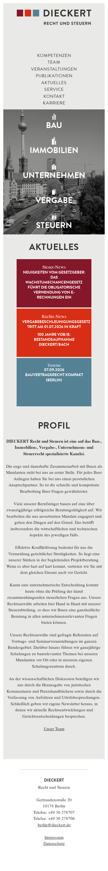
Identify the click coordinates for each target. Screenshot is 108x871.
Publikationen (54, 76)
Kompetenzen (54, 56)
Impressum (54, 837)
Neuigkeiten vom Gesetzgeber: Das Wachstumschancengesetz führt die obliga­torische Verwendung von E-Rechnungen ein (54, 285)
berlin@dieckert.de (54, 824)
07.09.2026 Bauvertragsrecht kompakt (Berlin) (54, 372)
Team (54, 62)
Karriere (54, 103)
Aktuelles (54, 83)
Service (54, 89)
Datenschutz (54, 843)
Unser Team (54, 728)
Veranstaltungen (54, 69)
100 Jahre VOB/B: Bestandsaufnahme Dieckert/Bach (54, 340)
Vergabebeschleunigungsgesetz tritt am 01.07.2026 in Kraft (54, 324)
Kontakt (54, 96)
